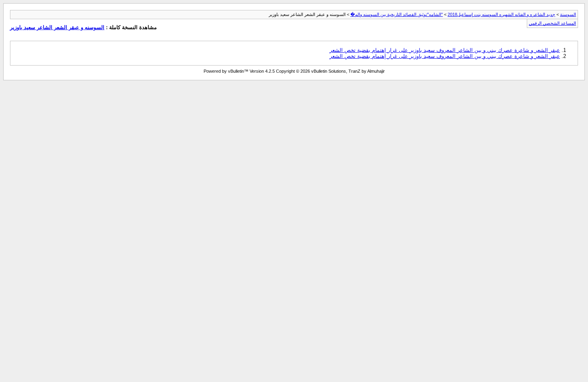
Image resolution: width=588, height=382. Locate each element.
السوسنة (568, 14)
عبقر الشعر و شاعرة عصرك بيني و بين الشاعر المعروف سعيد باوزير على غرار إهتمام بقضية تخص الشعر (445, 50)
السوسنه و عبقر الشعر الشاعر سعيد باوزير (57, 27)
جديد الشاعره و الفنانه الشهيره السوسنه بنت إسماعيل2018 (501, 14)
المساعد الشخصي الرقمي (552, 23)
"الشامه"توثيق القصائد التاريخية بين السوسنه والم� (396, 14)
